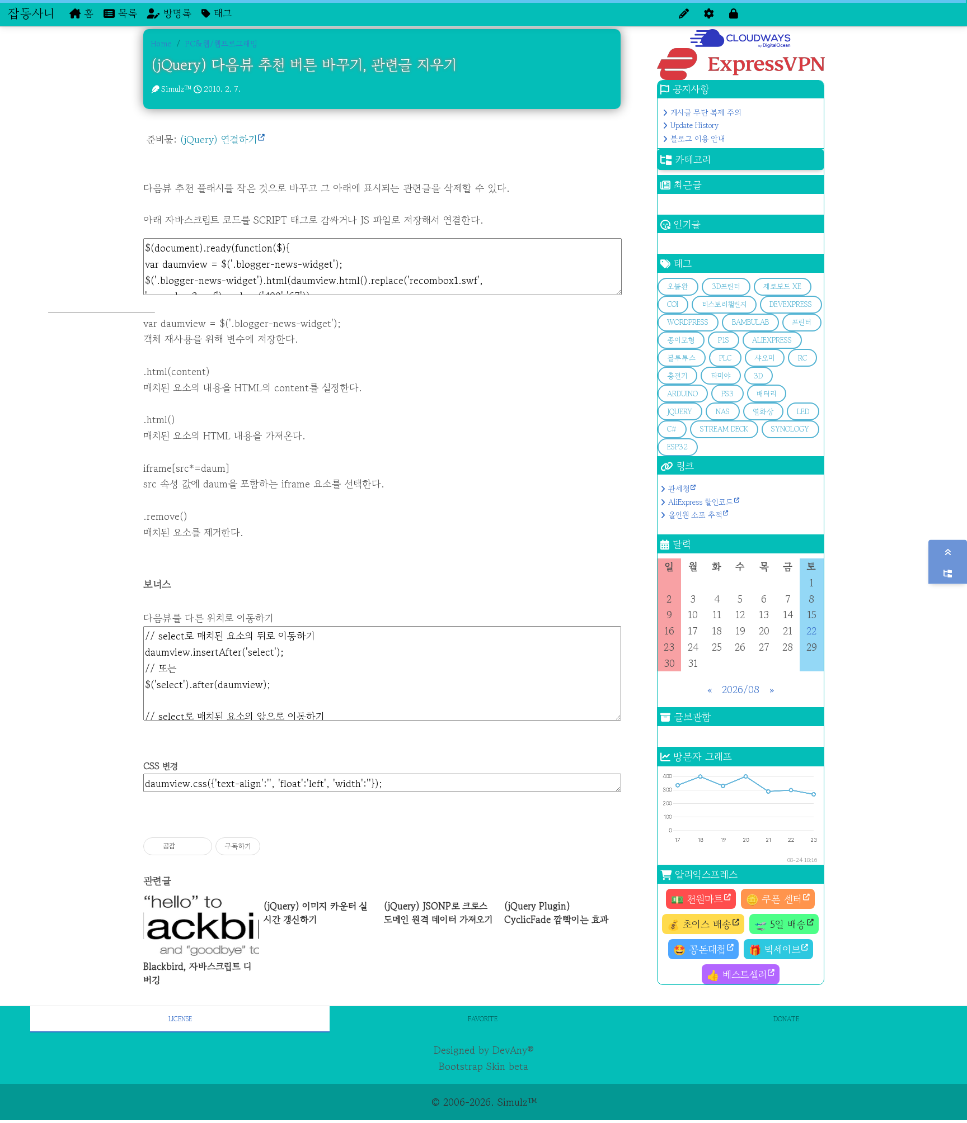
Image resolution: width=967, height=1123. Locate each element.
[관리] (709, 13)
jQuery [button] (679, 411)
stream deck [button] (724, 429)
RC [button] (802, 358)
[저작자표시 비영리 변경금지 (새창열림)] (275, 846)
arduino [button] (682, 393)
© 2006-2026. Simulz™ (484, 1101)
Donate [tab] (786, 1019)
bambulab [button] (750, 322)
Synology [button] (790, 429)
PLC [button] (725, 358)
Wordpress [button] (687, 322)
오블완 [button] (677, 286)
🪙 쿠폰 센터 (774, 899)
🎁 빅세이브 (774, 949)
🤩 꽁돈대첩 (699, 949)
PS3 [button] (727, 393)
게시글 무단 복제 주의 (705, 112)
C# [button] (672, 429)
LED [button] (803, 411)
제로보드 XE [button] (782, 286)
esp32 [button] (677, 447)
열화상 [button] (763, 411)
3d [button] (758, 376)
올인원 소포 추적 (695, 514)
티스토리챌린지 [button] (724, 304)
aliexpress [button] (772, 340)
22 (811, 630)
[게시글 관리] (199, 846)
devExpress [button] (790, 304)
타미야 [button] (721, 376)
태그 (221, 13)
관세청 (678, 488)
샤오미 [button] (764, 358)
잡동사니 (31, 13)
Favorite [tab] (482, 1019)
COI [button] (672, 304)
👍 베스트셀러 (737, 974)
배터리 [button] (766, 393)
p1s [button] (723, 340)
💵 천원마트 (697, 899)
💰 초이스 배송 (699, 924)
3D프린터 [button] (726, 286)
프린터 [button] (801, 322)
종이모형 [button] (680, 340)
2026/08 (740, 689)
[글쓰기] (684, 13)
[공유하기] (186, 846)
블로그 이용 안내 (697, 138)
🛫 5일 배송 (780, 924)
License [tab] (180, 1019)
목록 (126, 13)
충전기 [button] (677, 376)
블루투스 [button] (681, 358)
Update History (694, 125)
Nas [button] (723, 411)
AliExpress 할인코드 (700, 502)
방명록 (175, 13)
